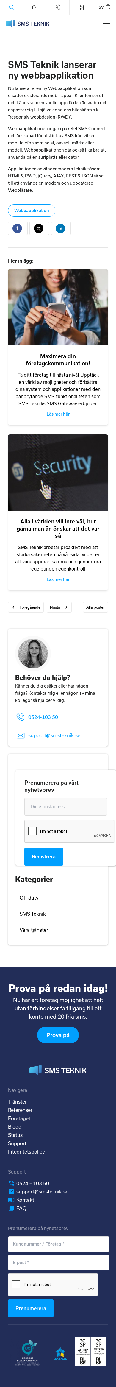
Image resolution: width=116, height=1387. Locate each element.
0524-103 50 (43, 717)
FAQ (21, 1208)
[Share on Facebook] (18, 228)
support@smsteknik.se (54, 735)
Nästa (55, 607)
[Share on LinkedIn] (61, 228)
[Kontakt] (34, 7)
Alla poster (95, 607)
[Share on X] (39, 228)
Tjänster (17, 1101)
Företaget (19, 1118)
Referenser (20, 1110)
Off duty (29, 897)
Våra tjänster (34, 930)
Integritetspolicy (26, 1151)
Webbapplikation (31, 210)
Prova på (58, 1035)
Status (15, 1135)
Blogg (14, 1126)
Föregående (30, 607)
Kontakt (25, 1200)
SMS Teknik (33, 914)
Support (17, 1143)
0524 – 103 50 (32, 1183)
